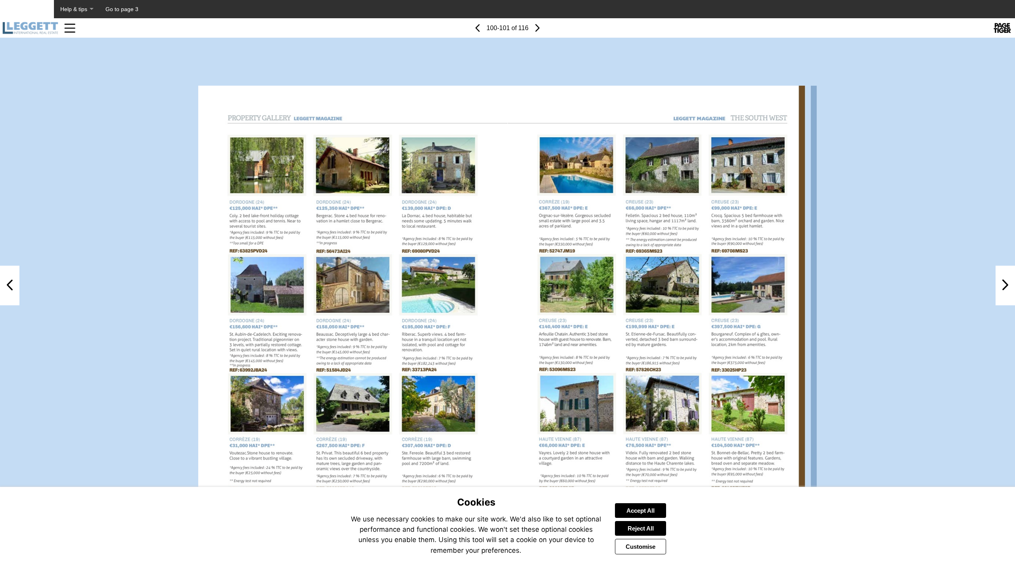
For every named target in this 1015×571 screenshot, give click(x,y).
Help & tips (73, 9)
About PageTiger (27, 9)
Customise (640, 546)
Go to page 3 (121, 9)
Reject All (641, 528)
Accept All (640, 510)
